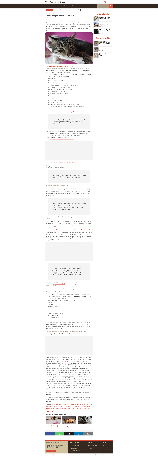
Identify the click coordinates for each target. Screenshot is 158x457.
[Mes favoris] (105, 2)
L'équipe (90, 448)
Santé (53, 13)
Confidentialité (95, 455)
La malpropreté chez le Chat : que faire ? (65, 162)
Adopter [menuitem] (48, 6)
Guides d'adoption (75, 445)
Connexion (110, 2)
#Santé (51, 411)
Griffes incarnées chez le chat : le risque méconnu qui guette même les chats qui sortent (105, 30)
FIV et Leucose (90, 9)
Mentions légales (87, 455)
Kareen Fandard (51, 18)
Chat (50, 13)
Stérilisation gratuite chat (69, 9)
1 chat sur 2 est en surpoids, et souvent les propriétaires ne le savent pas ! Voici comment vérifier (68, 426)
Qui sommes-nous (92, 445)
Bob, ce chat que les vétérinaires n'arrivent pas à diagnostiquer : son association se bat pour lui (105, 43)
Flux (103, 445)
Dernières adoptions (75, 450)
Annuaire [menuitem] (60, 6)
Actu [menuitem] (65, 6)
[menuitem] (111, 6)
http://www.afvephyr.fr (59, 284)
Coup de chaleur (50, 9)
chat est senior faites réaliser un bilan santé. (62, 139)
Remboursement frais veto (59, 9)
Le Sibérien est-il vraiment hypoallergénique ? (104, 49)
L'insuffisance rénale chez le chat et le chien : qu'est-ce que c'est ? (72, 408)
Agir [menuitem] (54, 6)
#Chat (47, 411)
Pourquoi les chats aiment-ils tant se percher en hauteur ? (104, 18)
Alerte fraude (83, 9)
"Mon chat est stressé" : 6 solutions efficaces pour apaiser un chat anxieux (104, 24)
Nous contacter (51, 451)
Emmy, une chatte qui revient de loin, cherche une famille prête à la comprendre (104, 54)
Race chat (78, 9)
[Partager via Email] (88, 433)
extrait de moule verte (67, 361)
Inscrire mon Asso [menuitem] (102, 6)
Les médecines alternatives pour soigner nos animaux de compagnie (72, 289)
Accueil (47, 13)
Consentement (108, 455)
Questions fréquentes (76, 446)
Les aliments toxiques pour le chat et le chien (67, 404)
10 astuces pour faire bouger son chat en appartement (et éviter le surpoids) (53, 426)
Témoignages (74, 448)
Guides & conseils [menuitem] (73, 6)
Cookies (102, 455)
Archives (104, 446)
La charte (90, 446)
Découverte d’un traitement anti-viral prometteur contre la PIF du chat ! (84, 426)
